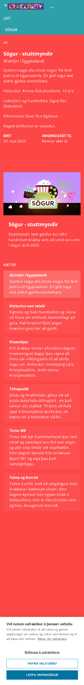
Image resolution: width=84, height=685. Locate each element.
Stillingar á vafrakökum (42, 652)
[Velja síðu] (52, 7)
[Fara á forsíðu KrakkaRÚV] (23, 7)
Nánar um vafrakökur (52, 639)
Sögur (11, 29)
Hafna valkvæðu (42, 663)
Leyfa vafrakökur (42, 675)
